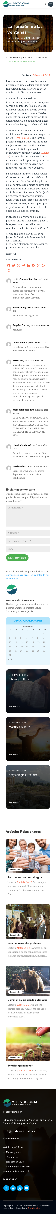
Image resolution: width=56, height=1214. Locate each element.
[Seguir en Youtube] (26, 1188)
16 (44, 642)
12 (21, 642)
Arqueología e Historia (18, 1166)
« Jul (10, 659)
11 (15, 642)
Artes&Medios (34, 1208)
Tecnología (12, 1156)
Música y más (13, 1152)
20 (27, 646)
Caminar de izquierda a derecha (27, 999)
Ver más (13, 706)
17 (10, 646)
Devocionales (13, 41)
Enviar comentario (17, 557)
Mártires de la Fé (15, 1161)
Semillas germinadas (20, 1065)
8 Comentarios (30, 41)
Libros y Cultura (15, 1147)
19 (21, 646)
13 (27, 642)
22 (38, 646)
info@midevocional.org (19, 1131)
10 (10, 642)
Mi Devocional (18, 38)
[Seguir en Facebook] (6, 1188)
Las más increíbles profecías (24, 943)
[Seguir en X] (20, 1188)
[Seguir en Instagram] (13, 1188)
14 (33, 642)
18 (15, 646)
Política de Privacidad (17, 1171)
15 (38, 642)
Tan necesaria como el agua (25, 877)
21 (33, 646)
